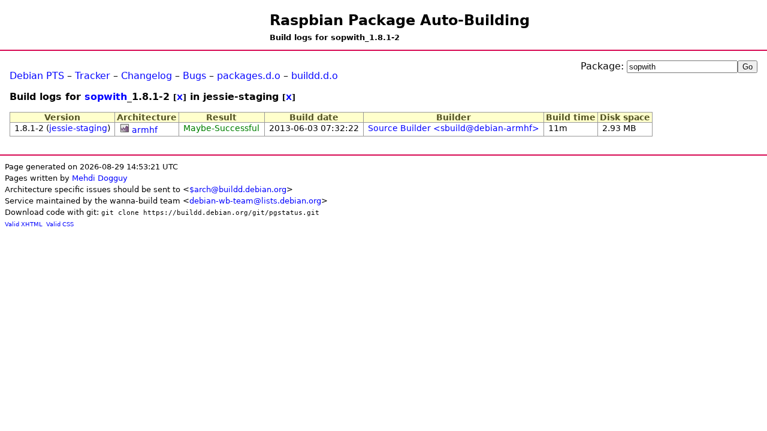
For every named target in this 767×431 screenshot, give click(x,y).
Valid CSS (60, 224)
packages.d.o (248, 75)
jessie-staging (78, 128)
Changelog (146, 75)
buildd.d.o (314, 75)
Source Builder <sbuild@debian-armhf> (453, 128)
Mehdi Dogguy (100, 178)
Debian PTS (37, 75)
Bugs (194, 75)
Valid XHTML (24, 224)
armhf (145, 130)
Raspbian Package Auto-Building (400, 20)
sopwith (105, 96)
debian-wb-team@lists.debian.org (255, 200)
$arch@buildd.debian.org (237, 189)
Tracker (92, 75)
